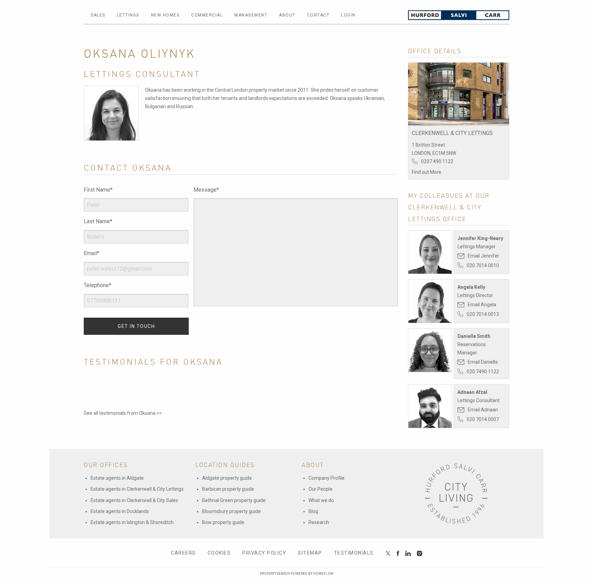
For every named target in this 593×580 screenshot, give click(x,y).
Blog (313, 511)
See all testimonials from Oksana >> (123, 413)
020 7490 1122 (483, 371)
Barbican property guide (228, 489)
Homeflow (323, 574)
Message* (206, 189)
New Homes (165, 15)
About (287, 15)
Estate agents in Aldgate (117, 478)
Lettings (128, 15)
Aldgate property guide (227, 478)
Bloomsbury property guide (231, 511)
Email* (91, 253)
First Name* (98, 189)
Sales (98, 15)
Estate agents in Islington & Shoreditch (132, 522)
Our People (321, 489)
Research (319, 522)
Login (348, 15)
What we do (321, 500)
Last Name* (98, 221)
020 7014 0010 (483, 265)
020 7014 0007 (483, 419)
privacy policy (264, 553)
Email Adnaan (483, 409)
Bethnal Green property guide (234, 500)
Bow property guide (223, 522)
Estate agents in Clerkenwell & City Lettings (137, 489)
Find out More (426, 172)
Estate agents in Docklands (120, 511)
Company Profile (327, 478)
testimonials (354, 553)
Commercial (207, 15)
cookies (219, 553)
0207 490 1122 (437, 161)
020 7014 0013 (483, 314)
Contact (318, 15)
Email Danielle (483, 362)
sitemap (310, 553)
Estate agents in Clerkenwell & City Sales (134, 500)
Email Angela (482, 304)
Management (250, 15)
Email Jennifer (483, 256)
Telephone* (97, 285)
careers (183, 553)
